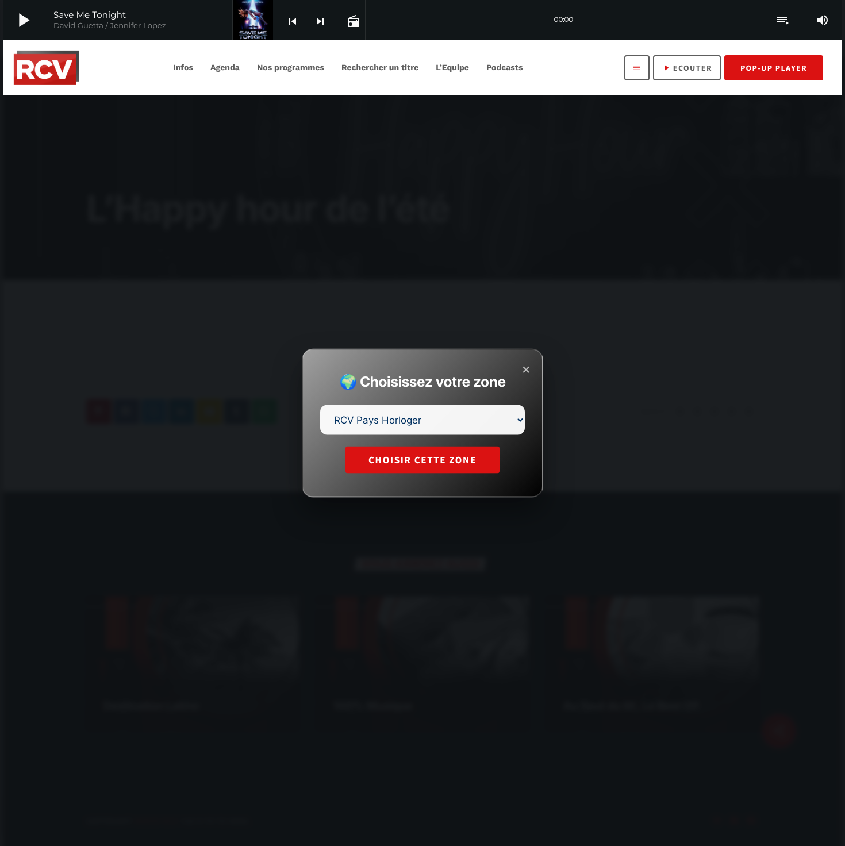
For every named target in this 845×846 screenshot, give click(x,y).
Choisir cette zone (422, 459)
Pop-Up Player (773, 68)
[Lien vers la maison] (46, 68)
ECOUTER (687, 68)
